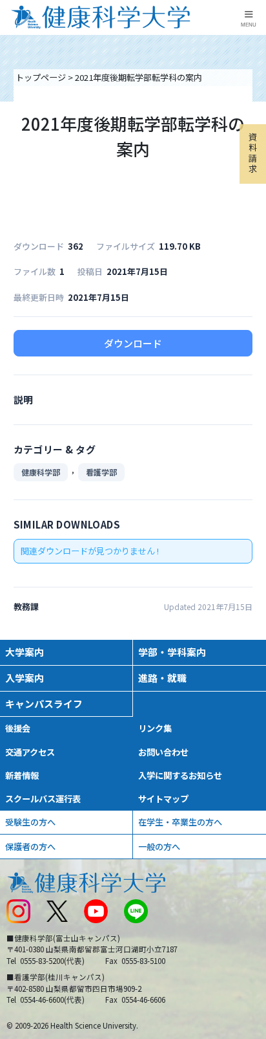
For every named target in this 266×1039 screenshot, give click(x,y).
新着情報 (22, 775)
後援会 (17, 728)
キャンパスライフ (44, 703)
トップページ (40, 77)
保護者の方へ (30, 846)
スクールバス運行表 (43, 799)
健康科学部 (40, 471)
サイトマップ (163, 799)
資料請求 (253, 153)
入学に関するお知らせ (180, 775)
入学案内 (24, 677)
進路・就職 (162, 677)
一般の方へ (159, 846)
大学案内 (24, 652)
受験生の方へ (30, 822)
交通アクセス (30, 752)
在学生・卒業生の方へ (180, 822)
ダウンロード (133, 343)
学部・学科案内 (172, 652)
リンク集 (155, 728)
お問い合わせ (163, 752)
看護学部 (101, 471)
